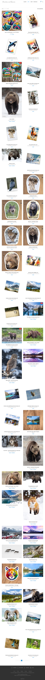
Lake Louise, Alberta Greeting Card (33, 83)
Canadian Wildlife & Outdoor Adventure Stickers (12, 586)
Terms (14, 671)
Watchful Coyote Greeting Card (12, 323)
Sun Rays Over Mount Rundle (33, 540)
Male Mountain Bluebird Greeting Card (11, 655)
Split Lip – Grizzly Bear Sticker (33, 221)
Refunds (26, 671)
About (32, 1)
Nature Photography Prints (12, 120)
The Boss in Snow (12, 163)
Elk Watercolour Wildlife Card (33, 272)
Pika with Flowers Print (33, 559)
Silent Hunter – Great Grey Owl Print (12, 380)
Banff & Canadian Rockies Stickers (33, 196)
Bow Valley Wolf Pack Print (11, 559)
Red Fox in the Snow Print (33, 521)
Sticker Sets (11, 33)
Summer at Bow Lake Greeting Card (12, 298)
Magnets (33, 432)
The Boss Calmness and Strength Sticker (12, 272)
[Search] (42, 2)
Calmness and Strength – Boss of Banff (11, 486)
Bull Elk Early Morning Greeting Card (33, 170)
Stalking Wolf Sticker (33, 195)
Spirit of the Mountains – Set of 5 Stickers (12, 32)
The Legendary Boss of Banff (33, 486)
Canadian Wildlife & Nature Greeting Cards (33, 33)
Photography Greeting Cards (33, 84)
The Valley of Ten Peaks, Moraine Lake (33, 317)
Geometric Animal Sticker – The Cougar (11, 585)
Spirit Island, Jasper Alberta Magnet (33, 431)
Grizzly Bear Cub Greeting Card (33, 655)
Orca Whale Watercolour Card (12, 57)
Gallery (25, 1)
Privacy (18, 671)
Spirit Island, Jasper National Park (33, 578)
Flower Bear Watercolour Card (33, 32)
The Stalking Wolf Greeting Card (11, 144)
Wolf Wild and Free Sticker (11, 221)
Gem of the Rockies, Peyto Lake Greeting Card (33, 298)
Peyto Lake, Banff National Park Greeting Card (33, 629)
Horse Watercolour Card (33, 144)
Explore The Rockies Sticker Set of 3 (12, 83)
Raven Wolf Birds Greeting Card (12, 195)
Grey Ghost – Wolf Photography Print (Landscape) (12, 450)
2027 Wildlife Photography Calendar (12, 344)
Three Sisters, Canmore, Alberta (33, 363)
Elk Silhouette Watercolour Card (33, 57)
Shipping (22, 671)
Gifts (28, 1)
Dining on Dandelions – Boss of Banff (33, 342)
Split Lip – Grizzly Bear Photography (33, 467)
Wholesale (35, 1)
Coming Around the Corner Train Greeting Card (12, 431)
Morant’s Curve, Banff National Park (12, 540)
